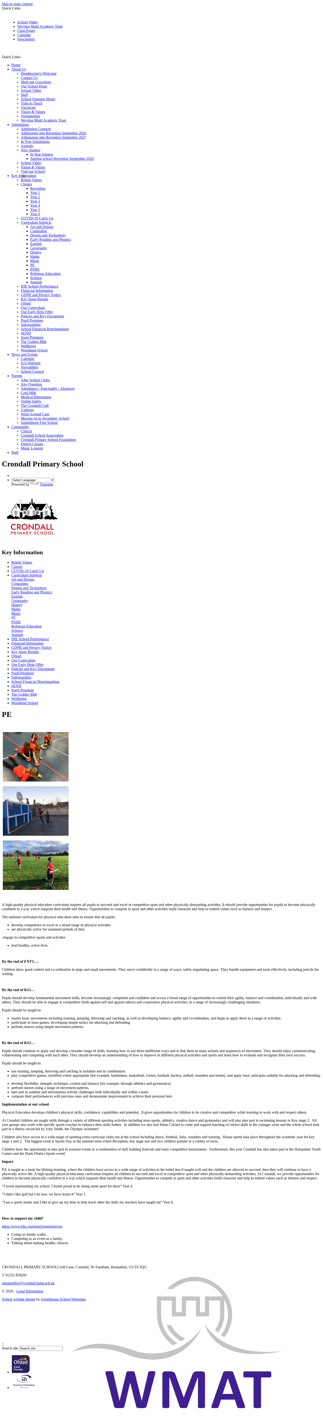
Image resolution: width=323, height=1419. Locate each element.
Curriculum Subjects (36, 222)
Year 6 (35, 214)
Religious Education (45, 274)
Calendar (24, 35)
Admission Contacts (36, 129)
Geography (38, 248)
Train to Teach (31, 103)
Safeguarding (31, 325)
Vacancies (28, 107)
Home (16, 65)
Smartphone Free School (39, 423)
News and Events (24, 354)
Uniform (27, 410)
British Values (31, 180)
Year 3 (35, 201)
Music (34, 261)
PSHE (35, 269)
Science (36, 278)
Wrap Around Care (35, 414)
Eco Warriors (30, 363)
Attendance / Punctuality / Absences (47, 389)
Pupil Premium (32, 320)
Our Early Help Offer (37, 312)
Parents (16, 376)
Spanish (36, 282)
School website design (18, 1299)
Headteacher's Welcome (39, 73)
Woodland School (34, 350)
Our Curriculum (33, 308)
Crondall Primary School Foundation (48, 440)
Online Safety (31, 401)
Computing (38, 231)
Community (20, 427)
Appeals (27, 146)
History (35, 252)
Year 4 (35, 205)
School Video (27, 22)
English (36, 244)
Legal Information (29, 1291)
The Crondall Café (35, 406)
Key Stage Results (34, 299)
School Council (32, 371)
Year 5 (35, 210)
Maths (34, 257)
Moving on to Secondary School (45, 418)
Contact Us (29, 78)
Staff (24, 95)
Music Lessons (32, 448)
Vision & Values (33, 112)
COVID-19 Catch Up (37, 218)
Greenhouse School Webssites (63, 1299)
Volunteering (30, 116)
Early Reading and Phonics (50, 239)
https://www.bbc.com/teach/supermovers (32, 1226)
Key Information (23, 176)
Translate (46, 484)
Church (26, 431)
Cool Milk (28, 393)
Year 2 (35, 197)
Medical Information (36, 397)
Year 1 (35, 193)
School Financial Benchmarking (45, 329)
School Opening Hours (38, 99)
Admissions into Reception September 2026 (53, 133)
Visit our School (33, 171)
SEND (26, 333)
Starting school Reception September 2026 (62, 159)
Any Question (31, 384)
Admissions (20, 125)
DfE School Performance (39, 286)
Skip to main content (17, 4)
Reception (37, 188)
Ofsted (26, 303)
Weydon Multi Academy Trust (39, 26)
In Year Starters (41, 154)
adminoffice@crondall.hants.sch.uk (28, 1283)
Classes (26, 184)
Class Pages (26, 31)
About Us (18, 69)
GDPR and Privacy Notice (41, 295)
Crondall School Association (42, 435)
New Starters (30, 150)
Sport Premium (32, 337)
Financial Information (37, 291)
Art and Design (41, 227)
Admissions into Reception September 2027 (53, 137)
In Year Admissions (35, 142)
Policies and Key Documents (42, 316)
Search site (10, 1348)
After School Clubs (35, 380)
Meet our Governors (36, 82)
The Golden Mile (34, 342)
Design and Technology (48, 235)
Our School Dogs (34, 86)
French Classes (32, 444)
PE (32, 265)
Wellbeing (28, 346)
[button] (22, 56)
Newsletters (26, 39)
